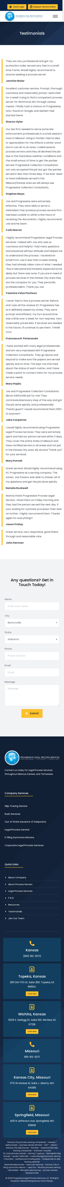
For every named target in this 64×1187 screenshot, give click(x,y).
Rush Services (12, 814)
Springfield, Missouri (32, 1115)
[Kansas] (32, 943)
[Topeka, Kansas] (32, 969)
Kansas (32, 950)
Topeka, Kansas (32, 976)
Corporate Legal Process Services (24, 845)
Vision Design (46, 1181)
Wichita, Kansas (32, 1014)
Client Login (18, 6)
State (8, 632)
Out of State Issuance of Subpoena (25, 821)
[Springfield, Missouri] (32, 1108)
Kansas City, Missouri (32, 1077)
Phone (8, 648)
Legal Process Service (17, 829)
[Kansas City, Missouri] (32, 1070)
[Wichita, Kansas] (32, 1007)
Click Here (32, 993)
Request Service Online (45, 6)
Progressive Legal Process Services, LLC (31, 1178)
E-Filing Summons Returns (19, 837)
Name (8, 599)
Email (8, 665)
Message (10, 681)
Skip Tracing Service (16, 806)
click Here (32, 1094)
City (7, 615)
